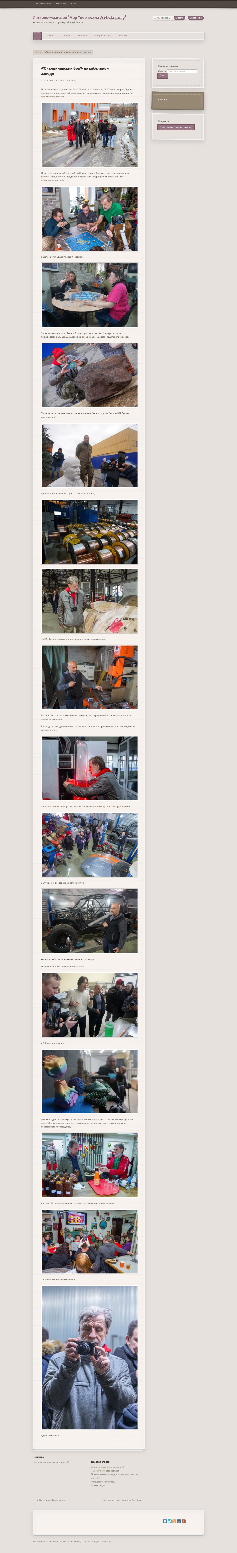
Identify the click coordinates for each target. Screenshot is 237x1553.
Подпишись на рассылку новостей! (51, 1462)
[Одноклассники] (174, 1521)
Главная (49, 36)
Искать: (162, 71)
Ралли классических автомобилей (122, 1500)
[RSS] (35, 1470)
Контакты (123, 36)
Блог (73, 4)
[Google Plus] (184, 1521)
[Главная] (37, 36)
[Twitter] (170, 1521)
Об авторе (61, 4)
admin (61, 81)
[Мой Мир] (179, 1521)
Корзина (82, 36)
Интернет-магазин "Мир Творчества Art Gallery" (80, 18)
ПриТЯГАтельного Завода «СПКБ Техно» (94, 89)
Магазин (66, 36)
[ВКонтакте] (165, 1521)
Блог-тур (73, 81)
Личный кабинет (43, 4)
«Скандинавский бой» (52, 180)
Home (38, 52)
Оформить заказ (102, 36)
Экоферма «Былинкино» (50, 1500)
